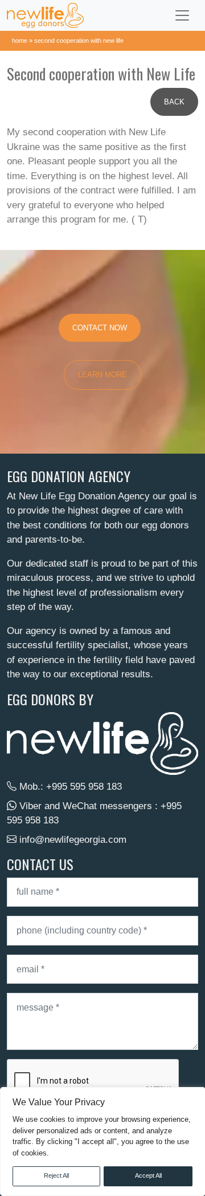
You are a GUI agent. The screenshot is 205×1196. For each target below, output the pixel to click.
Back (174, 102)
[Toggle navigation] (182, 15)
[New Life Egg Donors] (45, 15)
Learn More (102, 374)
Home (19, 40)
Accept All (148, 1175)
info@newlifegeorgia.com (72, 839)
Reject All (56, 1175)
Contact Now (99, 328)
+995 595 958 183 (84, 786)
